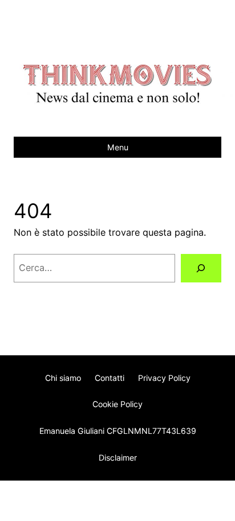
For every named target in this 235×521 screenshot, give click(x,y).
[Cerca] (201, 268)
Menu (117, 147)
